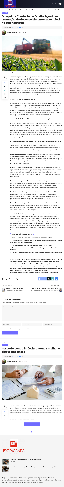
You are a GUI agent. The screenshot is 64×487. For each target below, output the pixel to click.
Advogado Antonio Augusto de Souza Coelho (27, 259)
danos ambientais (54, 261)
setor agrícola (44, 272)
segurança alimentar (34, 272)
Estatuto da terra (57, 268)
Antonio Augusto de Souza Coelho (20, 261)
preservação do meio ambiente (19, 272)
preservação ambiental (41, 270)
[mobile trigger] (3, 4)
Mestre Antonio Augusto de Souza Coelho (22, 270)
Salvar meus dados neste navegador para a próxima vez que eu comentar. (23, 329)
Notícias (4, 12)
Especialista (21, 268)
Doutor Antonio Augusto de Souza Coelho (22, 266)
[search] (53, 4)
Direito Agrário (32, 264)
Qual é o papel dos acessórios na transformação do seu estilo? (32, 238)
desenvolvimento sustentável (18, 264)
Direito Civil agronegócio (43, 264)
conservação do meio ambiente (39, 261)
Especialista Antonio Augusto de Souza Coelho (38, 268)
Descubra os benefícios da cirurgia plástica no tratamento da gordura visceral (37, 252)
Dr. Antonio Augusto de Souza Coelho (45, 266)
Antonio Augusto (57, 259)
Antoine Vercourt (12, 32)
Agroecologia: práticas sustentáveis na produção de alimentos (32, 245)
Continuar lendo (32, 424)
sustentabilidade (53, 272)
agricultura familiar (46, 259)
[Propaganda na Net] (10, 4)
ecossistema (13, 268)
